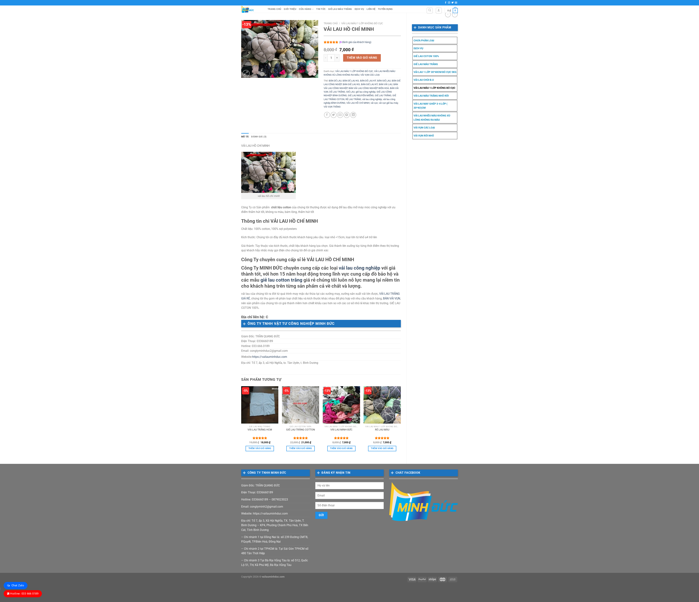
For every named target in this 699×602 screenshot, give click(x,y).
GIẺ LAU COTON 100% (426, 56)
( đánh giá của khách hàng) (355, 42)
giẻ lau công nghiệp (366, 91)
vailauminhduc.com (273, 576)
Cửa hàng (305, 9)
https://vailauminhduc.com (269, 357)
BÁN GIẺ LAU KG (351, 84)
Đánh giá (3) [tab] (258, 136)
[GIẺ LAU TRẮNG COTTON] (300, 405)
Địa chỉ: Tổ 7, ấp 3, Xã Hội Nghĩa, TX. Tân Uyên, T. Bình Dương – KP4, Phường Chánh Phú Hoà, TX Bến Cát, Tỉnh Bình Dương (274, 525)
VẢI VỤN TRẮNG (332, 106)
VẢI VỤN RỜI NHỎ (424, 135)
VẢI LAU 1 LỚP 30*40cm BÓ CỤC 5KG (435, 72)
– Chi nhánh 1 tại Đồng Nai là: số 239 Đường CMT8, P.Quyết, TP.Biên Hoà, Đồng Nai (274, 539)
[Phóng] (246, 73)
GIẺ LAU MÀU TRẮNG (340, 9)
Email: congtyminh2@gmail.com (262, 506)
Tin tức (321, 9)
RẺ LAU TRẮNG (353, 99)
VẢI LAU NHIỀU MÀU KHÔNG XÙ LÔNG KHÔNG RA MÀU (432, 117)
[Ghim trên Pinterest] (347, 115)
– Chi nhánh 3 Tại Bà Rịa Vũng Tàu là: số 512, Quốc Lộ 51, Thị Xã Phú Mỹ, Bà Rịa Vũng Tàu (274, 563)
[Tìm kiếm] (430, 10)
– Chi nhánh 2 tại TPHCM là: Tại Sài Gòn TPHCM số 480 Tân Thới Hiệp (274, 551)
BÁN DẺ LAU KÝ (368, 80)
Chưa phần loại (424, 40)
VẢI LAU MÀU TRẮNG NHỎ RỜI (431, 95)
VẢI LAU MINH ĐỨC (341, 429)
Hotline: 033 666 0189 (24, 593)
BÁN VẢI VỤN (391, 298)
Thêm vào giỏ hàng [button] (259, 448)
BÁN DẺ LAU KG (351, 80)
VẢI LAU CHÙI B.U (424, 79)
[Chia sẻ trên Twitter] (334, 115)
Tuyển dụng (385, 9)
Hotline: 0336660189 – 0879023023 (264, 499)
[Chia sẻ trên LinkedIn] (353, 115)
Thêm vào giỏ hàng (362, 57)
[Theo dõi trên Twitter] (452, 2)
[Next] (400, 422)
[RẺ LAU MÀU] (382, 405)
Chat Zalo (17, 585)
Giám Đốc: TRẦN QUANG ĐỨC (260, 485)
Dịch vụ (359, 9)
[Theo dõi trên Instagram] (449, 2)
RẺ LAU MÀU (382, 429)
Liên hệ (371, 9)
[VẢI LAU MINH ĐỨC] (341, 405)
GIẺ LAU (350, 91)
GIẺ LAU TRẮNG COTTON (300, 429)
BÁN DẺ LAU (335, 80)
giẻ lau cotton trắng (281, 280)
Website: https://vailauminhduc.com (264, 513)
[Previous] (241, 422)
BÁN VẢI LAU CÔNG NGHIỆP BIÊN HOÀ (369, 88)
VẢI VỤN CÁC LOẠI (424, 127)
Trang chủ (274, 9)
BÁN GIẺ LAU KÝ (369, 84)
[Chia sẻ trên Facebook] (327, 115)
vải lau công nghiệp (372, 99)
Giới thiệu (290, 9)
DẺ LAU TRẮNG (337, 91)
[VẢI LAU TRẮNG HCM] (260, 405)
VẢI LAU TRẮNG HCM (260, 429)
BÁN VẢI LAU (385, 84)
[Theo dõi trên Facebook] (446, 2)
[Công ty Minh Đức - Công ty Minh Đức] (251, 9)
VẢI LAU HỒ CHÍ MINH (358, 103)
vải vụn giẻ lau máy (388, 103)
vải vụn (374, 103)
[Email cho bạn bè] (340, 115)
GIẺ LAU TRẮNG (383, 95)
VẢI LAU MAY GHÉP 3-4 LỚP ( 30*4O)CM (430, 105)
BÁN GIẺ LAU (384, 80)
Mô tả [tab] (245, 136)
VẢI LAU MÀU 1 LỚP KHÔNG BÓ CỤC (434, 87)
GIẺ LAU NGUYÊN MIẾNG (361, 95)
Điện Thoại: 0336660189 (257, 492)
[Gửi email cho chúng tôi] (456, 2)
